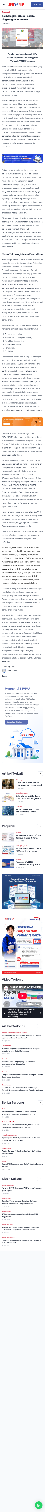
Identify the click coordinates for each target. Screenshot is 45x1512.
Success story (10, 1185)
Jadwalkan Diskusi (14, 722)
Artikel (18, 793)
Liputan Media (6, 1148)
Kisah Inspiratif (12, 1135)
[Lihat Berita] (8, 784)
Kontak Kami (37, 4)
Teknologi (6, 12)
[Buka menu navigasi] (4, 4)
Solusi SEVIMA (22, 1033)
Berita (4, 1109)
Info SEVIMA (10, 1122)
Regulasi (18, 832)
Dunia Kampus (11, 1033)
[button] (38, 1505)
